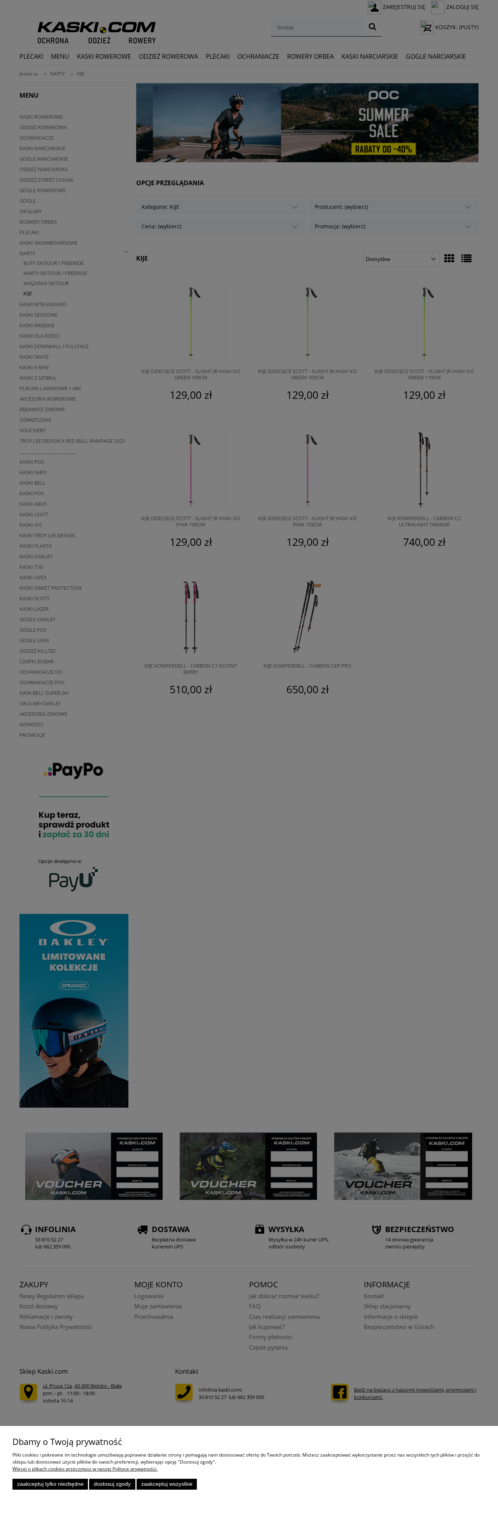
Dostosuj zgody (112, 1484)
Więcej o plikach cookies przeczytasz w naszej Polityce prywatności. (85, 1469)
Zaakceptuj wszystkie (167, 1484)
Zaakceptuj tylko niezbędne (50, 1484)
